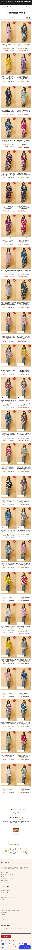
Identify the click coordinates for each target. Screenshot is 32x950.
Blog (2, 918)
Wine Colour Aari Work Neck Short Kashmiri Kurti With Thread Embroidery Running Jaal (24, 435)
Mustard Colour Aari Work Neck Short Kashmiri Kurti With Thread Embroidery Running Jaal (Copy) (23, 369)
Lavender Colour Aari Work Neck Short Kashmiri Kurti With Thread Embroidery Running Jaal (23, 402)
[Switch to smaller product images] (29, 17)
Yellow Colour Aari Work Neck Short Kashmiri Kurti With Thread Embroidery (8, 596)
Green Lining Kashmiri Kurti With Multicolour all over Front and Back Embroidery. (24, 46)
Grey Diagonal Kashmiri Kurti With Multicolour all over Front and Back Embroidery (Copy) (8, 304)
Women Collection (5, 890)
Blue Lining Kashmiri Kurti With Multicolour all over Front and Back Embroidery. (8, 142)
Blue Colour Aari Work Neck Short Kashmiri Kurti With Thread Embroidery (24, 692)
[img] (16, 812)
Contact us (3, 916)
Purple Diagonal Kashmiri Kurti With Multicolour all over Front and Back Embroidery (8, 239)
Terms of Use (4, 912)
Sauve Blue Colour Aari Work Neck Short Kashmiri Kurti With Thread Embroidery (8, 564)
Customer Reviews (5, 914)
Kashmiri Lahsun (5, 896)
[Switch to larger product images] (27, 17)
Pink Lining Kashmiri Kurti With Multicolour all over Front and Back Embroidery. (8, 46)
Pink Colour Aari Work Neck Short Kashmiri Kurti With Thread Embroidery (8, 692)
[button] (15, 834)
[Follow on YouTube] (13, 940)
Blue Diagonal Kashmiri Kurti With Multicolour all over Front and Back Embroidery (23, 272)
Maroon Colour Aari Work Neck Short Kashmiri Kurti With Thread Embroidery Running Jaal (8, 468)
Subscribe (6, 936)
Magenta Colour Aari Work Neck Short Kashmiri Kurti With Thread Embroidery (23, 596)
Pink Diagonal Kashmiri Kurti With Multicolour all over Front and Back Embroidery (8, 272)
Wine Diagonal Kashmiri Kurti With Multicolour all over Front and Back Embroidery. (8, 207)
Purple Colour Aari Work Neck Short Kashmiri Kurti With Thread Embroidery (23, 500)
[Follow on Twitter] (5, 940)
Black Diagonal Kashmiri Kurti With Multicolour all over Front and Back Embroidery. (23, 207)
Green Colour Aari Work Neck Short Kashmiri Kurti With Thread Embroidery (8, 755)
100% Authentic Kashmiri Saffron (9, 897)
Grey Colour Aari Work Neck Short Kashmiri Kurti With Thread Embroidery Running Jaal (8, 369)
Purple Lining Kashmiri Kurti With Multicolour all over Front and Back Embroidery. (24, 174)
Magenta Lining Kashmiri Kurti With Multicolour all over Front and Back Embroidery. (23, 142)
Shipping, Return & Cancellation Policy (10, 910)
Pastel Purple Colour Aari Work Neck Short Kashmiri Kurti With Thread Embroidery (23, 628)
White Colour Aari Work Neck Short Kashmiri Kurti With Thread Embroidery (8, 627)
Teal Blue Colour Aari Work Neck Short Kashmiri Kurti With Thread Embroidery (23, 723)
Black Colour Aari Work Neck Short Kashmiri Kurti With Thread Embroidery (8, 500)
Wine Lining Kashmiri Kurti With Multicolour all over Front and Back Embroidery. (8, 174)
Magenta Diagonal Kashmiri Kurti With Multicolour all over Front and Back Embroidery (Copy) (24, 239)
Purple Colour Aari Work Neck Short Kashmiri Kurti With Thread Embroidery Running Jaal (23, 336)
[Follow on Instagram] (9, 940)
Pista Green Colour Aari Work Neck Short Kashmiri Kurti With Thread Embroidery (23, 788)
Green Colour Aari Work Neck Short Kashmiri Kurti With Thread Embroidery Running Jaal (23, 468)
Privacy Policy (4, 909)
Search (2, 899)
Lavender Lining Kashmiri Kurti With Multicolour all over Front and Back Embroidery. (23, 78)
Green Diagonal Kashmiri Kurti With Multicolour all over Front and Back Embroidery (23, 304)
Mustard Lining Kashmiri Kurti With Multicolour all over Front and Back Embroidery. (8, 78)
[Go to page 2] (22, 798)
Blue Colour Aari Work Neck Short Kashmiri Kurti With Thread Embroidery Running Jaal (8, 532)
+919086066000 (5, 872)
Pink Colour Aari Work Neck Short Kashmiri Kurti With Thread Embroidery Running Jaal (8, 336)
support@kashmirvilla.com (7, 878)
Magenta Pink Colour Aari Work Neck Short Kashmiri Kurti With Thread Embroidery (23, 756)
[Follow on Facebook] (1, 940)
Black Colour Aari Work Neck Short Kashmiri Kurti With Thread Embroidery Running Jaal (8, 435)
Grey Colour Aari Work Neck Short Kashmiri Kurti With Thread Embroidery (24, 532)
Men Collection (4, 892)
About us (3, 919)
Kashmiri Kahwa (5, 894)
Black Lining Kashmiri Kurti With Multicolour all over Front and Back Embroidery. (8, 110)
